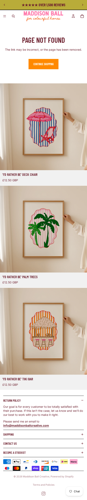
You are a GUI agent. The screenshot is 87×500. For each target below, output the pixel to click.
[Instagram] (43, 493)
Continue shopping (43, 64)
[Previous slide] (4, 4)
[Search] (13, 16)
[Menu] (4, 16)
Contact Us (10, 443)
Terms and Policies (43, 484)
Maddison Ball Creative (36, 476)
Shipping (8, 434)
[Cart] (82, 16)
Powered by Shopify (62, 476)
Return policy (12, 400)
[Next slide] (82, 4)
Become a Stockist (14, 452)
